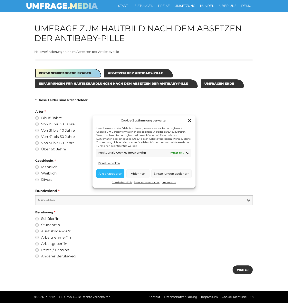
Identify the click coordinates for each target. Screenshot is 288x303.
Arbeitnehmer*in (56, 237)
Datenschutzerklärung (147, 182)
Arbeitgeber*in (54, 244)
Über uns (227, 6)
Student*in (50, 225)
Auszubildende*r (56, 231)
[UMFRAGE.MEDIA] (62, 6)
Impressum (169, 182)
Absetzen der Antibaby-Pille (135, 73)
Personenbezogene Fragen (65, 73)
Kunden (207, 6)
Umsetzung (185, 6)
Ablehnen (138, 173)
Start (123, 6)
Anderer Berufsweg (58, 256)
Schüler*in (50, 219)
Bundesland (47, 191)
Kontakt (154, 297)
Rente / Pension (55, 250)
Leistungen (143, 6)
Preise (164, 6)
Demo (246, 6)
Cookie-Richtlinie (122, 182)
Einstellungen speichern (171, 173)
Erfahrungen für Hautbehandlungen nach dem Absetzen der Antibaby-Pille (113, 83)
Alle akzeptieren (110, 173)
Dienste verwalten (109, 163)
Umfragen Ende (219, 83)
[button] (190, 120)
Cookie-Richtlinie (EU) (238, 297)
